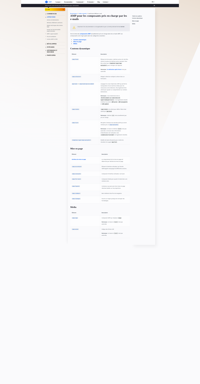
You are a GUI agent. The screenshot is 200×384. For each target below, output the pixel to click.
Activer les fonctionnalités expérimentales (53, 30)
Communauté (79, 2)
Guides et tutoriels (83, 13)
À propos (57, 2)
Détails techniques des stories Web (55, 26)
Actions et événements (53, 20)
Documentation (68, 2)
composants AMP (85, 34)
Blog (98, 2)
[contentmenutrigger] (143, 16)
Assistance (105, 2)
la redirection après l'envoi (114, 69)
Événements (90, 2)
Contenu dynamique (137, 18)
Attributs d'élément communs (54, 22)
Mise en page (135, 21)
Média (133, 23)
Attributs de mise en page (79, 159)
